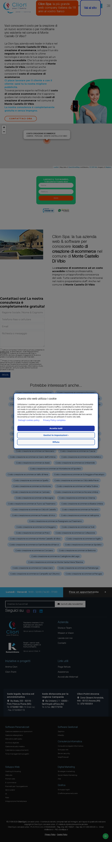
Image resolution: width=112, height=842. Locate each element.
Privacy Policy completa (54, 420)
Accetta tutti (56, 428)
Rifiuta (56, 442)
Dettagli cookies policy (29, 420)
